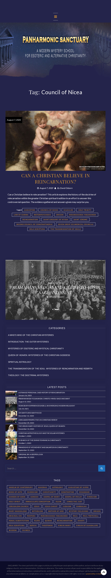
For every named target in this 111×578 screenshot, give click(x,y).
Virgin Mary (64, 525)
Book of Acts (15, 492)
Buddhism (32, 492)
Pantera (31, 516)
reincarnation (30, 219)
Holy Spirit (14, 501)
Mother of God (56, 511)
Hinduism (92, 497)
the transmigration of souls (66, 229)
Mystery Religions (78, 511)
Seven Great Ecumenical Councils (75, 224)
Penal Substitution (19, 521)
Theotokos (47, 525)
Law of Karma (21, 215)
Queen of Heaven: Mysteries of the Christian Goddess (39, 355)
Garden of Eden (17, 497)
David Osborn (66, 188)
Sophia (33, 525)
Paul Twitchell (91, 516)
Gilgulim (68, 210)
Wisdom (13, 530)
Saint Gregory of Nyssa (56, 219)
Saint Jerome (80, 219)
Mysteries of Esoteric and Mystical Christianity (36, 348)
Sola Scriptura (37, 229)
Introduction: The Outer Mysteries (28, 342)
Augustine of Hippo (78, 487)
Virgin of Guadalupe (87, 525)
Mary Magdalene (18, 511)
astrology (57, 487)
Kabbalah (81, 506)
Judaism (67, 506)
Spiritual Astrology (19, 362)
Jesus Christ (51, 506)
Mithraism (37, 511)
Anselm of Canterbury (21, 487)
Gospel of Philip (73, 497)
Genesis (34, 497)
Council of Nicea (49, 210)
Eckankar (84, 492)
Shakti (81, 521)
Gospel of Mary (52, 497)
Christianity (49, 492)
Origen (60, 215)
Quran (48, 521)
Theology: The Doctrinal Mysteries (28, 375)
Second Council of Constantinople (34, 224)
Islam (58, 501)
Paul (75, 516)
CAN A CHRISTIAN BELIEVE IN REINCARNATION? (55, 178)
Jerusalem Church (19, 506)
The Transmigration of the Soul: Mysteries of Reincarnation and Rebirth (50, 368)
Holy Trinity (84, 210)
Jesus (36, 506)
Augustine (29, 210)
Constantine (67, 492)
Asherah (42, 487)
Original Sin (15, 516)
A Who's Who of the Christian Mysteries (31, 335)
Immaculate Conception (38, 501)
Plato (37, 521)
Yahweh (26, 530)
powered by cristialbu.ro (95, 574)
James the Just (74, 501)
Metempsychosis (42, 215)
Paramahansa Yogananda (82, 215)
